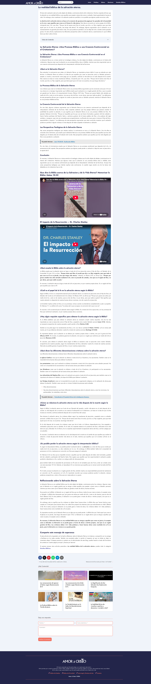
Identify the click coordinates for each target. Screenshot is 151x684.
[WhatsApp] (53, 558)
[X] (44, 558)
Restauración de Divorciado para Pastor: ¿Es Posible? (99, 562)
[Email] (62, 558)
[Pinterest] (49, 558)
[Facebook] (40, 558)
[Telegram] (57, 558)
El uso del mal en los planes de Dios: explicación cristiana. (53, 562)
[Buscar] (71, 2)
